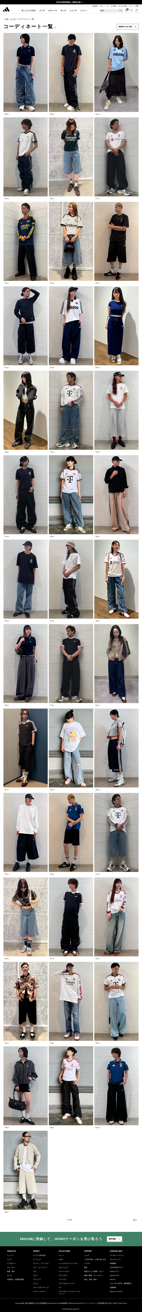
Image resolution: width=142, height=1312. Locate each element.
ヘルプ (107, 6)
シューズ (73, 11)
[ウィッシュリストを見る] (131, 10)
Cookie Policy (122, 1303)
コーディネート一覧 (26, 19)
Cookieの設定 (19, 1303)
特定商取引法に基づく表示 (107, 1303)
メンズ (42, 11)
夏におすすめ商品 (29, 11)
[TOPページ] (6, 9)
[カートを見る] (136, 10)
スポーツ (83, 11)
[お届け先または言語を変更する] (137, 6)
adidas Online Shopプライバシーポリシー (83, 1303)
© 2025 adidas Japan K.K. (71, 1309)
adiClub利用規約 (41, 1303)
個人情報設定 (30, 1303)
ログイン (131, 6)
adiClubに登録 (122, 6)
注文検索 (113, 6)
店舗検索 (95, 6)
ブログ (101, 6)
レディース (52, 11)
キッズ (63, 11)
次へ (135, 1220)
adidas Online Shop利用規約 (58, 1303)
